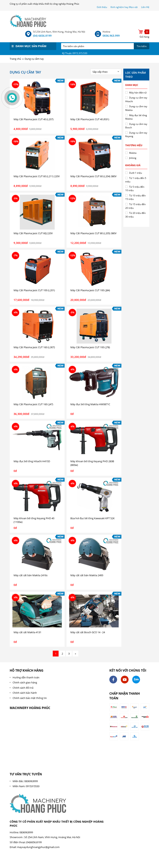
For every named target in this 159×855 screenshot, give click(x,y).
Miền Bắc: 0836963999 (25, 781)
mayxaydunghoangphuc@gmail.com (38, 847)
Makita (133, 153)
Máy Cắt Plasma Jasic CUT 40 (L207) (34, 119)
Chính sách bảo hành (25, 692)
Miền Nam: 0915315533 (26, 786)
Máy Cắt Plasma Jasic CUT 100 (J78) (90, 347)
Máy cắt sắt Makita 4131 (27, 632)
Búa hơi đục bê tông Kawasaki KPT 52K (92, 518)
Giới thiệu (102, 7)
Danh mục (131, 85)
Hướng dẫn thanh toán (26, 677)
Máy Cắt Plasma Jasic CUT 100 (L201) (34, 290)
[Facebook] (113, 679)
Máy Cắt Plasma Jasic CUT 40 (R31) (89, 119)
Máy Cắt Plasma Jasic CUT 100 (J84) (90, 290)
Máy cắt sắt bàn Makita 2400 (86, 575)
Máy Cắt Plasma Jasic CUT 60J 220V (33, 233)
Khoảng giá (132, 165)
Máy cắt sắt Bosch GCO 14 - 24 (87, 632)
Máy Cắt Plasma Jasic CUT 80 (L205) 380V (93, 233)
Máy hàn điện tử (138, 92)
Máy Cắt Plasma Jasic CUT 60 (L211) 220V (37, 176)
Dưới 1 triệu (135, 172)
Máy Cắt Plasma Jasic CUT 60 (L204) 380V (93, 176)
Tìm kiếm (142, 46)
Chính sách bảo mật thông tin (30, 698)
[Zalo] (136, 679)
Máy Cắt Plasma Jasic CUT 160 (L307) (34, 347)
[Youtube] (125, 679)
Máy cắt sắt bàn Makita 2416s (31, 575)
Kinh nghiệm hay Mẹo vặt (124, 7)
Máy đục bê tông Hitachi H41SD (32, 461)
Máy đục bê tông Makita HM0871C (90, 404)
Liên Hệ (145, 7)
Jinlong (132, 158)
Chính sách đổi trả (23, 687)
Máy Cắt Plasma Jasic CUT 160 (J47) (33, 404)
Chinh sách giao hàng (25, 682)
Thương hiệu (133, 145)
